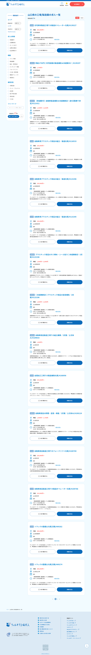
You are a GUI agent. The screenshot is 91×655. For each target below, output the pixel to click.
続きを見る (56, 39)
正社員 (11, 91)
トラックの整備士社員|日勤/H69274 (48, 564)
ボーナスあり (13, 45)
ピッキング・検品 (14, 67)
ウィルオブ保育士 (71, 636)
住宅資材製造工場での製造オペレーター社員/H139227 (55, 25)
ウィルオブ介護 (70, 623)
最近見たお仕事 (43, 620)
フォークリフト (14, 69)
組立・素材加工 (14, 64)
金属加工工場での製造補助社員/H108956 (50, 375)
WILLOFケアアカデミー (72, 629)
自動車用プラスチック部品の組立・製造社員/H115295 (55, 216)
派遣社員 (12, 85)
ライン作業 (12, 59)
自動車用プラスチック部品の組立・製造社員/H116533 (55, 141)
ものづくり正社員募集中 (45, 622)
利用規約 (42, 627)
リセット (22, 116)
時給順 (82, 17)
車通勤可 (12, 40)
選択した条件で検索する (13, 116)
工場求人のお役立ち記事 (45, 633)
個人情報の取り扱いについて (46, 629)
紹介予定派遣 (13, 94)
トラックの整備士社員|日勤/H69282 (48, 526)
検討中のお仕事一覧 (44, 618)
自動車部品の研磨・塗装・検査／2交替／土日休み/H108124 (58, 413)
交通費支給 (12, 42)
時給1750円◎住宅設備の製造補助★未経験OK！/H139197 (57, 63)
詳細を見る (70, 50)
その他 (11, 99)
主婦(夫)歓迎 (13, 48)
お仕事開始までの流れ (45, 624)
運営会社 (42, 631)
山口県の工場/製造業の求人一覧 (16, 609)
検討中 (66, 5)
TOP (7, 609)
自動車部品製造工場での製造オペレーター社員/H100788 (56, 489)
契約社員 (12, 96)
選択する (17, 23)
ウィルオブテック (71, 625)
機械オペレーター (14, 75)
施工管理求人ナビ (71, 631)
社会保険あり (13, 50)
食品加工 (12, 77)
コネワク (69, 627)
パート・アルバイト (15, 88)
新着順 (77, 17)
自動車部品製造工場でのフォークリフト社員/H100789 (55, 451)
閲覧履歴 (62, 5)
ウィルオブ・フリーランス (73, 638)
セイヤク (69, 634)
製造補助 (12, 61)
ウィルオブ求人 (70, 620)
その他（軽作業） (14, 72)
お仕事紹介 (77, 4)
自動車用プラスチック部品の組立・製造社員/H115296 (55, 179)
